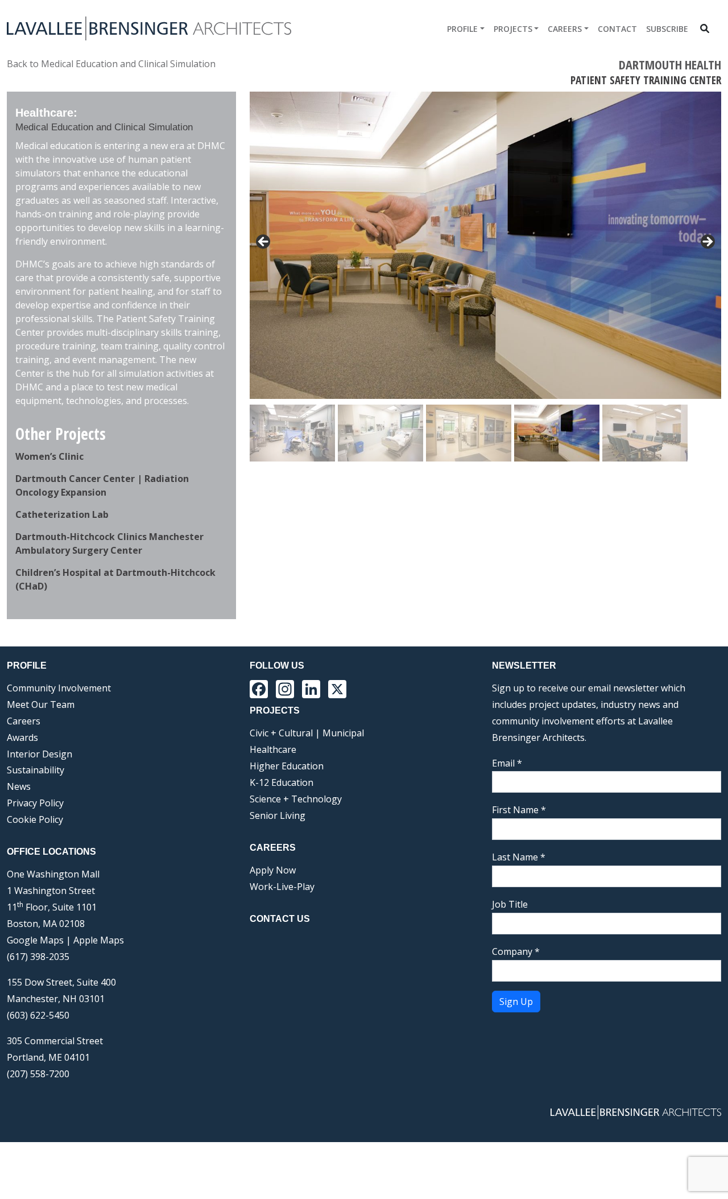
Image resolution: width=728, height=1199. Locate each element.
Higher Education (287, 766)
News (19, 786)
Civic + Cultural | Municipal (307, 733)
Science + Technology (296, 799)
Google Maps (35, 940)
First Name (519, 810)
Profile (462, 28)
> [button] (706, 242)
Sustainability (35, 770)
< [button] (263, 242)
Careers (565, 28)
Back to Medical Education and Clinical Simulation (111, 63)
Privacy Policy (35, 803)
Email (507, 763)
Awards (22, 737)
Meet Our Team (41, 704)
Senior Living (277, 815)
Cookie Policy (35, 819)
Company (516, 951)
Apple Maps (98, 940)
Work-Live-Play (282, 886)
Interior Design (39, 754)
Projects (513, 28)
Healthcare (273, 749)
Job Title (510, 904)
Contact (617, 28)
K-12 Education (281, 782)
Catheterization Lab (62, 514)
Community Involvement (59, 688)
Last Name (518, 857)
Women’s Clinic (49, 456)
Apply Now (273, 870)
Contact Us (280, 919)
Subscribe (667, 28)
